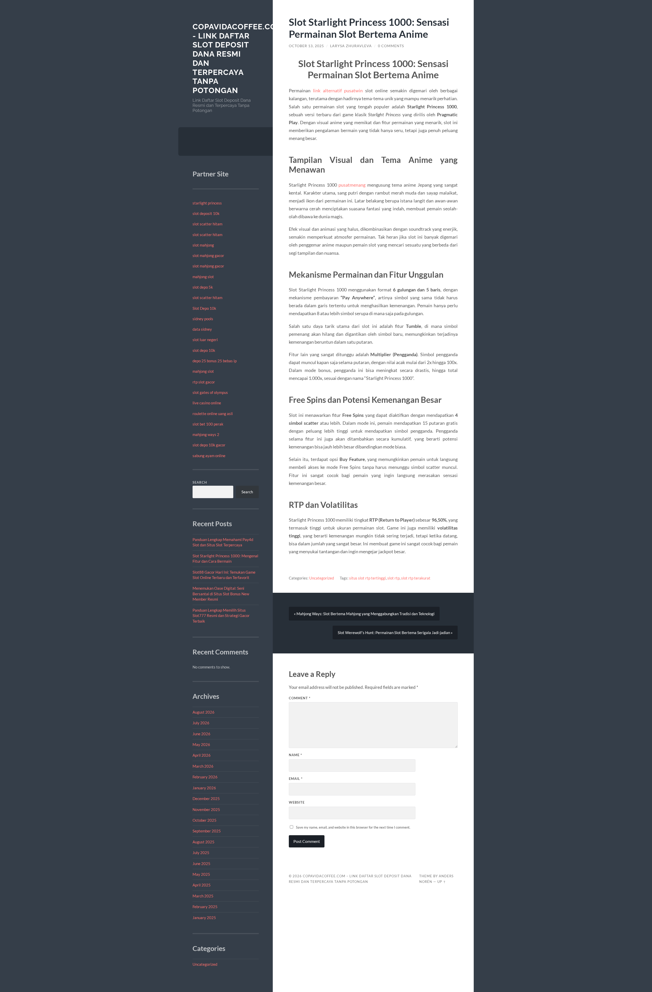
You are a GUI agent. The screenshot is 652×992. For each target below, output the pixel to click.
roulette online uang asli (213, 413)
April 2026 (202, 755)
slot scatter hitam (207, 224)
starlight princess (207, 203)
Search (200, 482)
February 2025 (205, 906)
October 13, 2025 (306, 46)
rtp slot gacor (204, 382)
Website (297, 802)
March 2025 (203, 896)
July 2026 (201, 722)
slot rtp (393, 578)
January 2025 (204, 917)
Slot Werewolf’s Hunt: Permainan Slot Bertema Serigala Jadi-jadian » (395, 632)
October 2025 (204, 820)
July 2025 (201, 852)
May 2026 (201, 744)
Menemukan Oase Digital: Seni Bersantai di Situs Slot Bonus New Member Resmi (221, 593)
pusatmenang (351, 185)
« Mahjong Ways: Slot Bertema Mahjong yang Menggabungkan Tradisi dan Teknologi (364, 613)
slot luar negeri (205, 339)
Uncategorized (205, 964)
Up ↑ (441, 882)
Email (296, 779)
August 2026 (203, 712)
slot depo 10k (204, 350)
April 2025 (202, 885)
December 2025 (206, 798)
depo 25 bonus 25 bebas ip (215, 360)
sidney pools (203, 318)
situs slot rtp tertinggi (367, 578)
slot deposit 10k (206, 213)
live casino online (207, 403)
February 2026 (205, 777)
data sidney (202, 329)
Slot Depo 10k (204, 308)
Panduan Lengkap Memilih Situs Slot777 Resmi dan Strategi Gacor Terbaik (221, 615)
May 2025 (201, 874)
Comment (299, 698)
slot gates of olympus (210, 392)
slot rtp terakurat (415, 578)
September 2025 (207, 831)
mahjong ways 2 (206, 434)
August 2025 (203, 842)
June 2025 (201, 863)
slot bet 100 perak (208, 424)
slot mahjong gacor (208, 255)
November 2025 (206, 809)
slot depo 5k (203, 287)
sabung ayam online (209, 455)
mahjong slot (203, 276)
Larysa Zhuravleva (351, 46)
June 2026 (201, 733)
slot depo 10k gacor (209, 445)
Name (295, 755)
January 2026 (204, 787)
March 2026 (203, 766)
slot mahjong (203, 245)
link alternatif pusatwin (338, 90)
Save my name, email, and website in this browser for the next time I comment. (353, 827)
